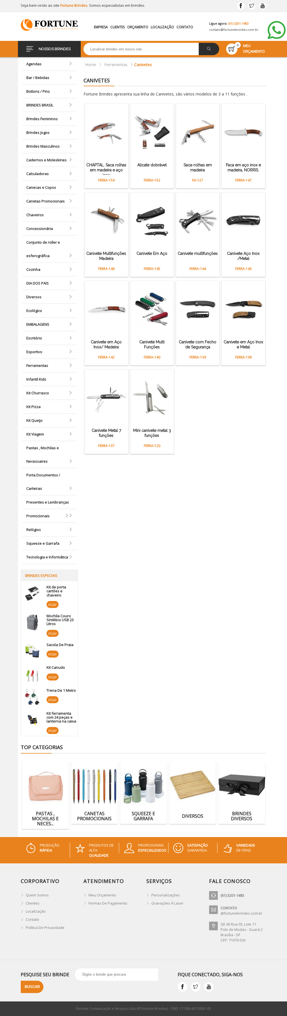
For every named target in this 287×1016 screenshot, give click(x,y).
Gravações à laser (167, 903)
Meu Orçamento (102, 895)
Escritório (34, 338)
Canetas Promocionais (45, 201)
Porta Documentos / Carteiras (43, 481)
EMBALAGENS (37, 324)
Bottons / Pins (38, 91)
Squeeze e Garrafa (42, 543)
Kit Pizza (33, 406)
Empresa (101, 27)
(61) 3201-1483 (238, 23)
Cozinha (33, 269)
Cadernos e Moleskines (46, 159)
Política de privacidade (45, 927)
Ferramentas (37, 365)
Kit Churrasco (37, 392)
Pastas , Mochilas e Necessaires (42, 454)
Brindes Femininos (42, 118)
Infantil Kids (36, 379)
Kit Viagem (35, 434)
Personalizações (165, 895)
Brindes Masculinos (43, 146)
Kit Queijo (34, 420)
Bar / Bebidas (37, 77)
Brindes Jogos (38, 132)
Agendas (33, 63)
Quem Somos (37, 895)
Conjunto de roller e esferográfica (43, 249)
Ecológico (34, 310)
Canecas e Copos (41, 187)
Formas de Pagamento (108, 903)
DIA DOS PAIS (37, 283)
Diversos (33, 296)
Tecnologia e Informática (47, 557)
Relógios (33, 529)
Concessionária (39, 228)
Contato (185, 27)
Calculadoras (37, 173)
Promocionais (38, 515)
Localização (162, 27)
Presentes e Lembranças (47, 502)
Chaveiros (35, 214)
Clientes (117, 27)
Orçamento (137, 27)
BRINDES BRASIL (39, 105)
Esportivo (34, 351)
